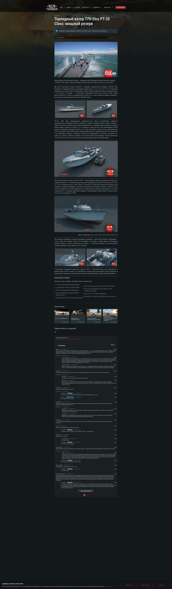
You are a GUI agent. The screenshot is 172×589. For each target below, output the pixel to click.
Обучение (77, 7)
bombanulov (59, 420)
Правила (113, 344)
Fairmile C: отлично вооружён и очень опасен (100, 296)
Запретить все (129, 585)
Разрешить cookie (145, 585)
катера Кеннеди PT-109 (101, 89)
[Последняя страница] (102, 495)
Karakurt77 (64, 376)
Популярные (61, 345)
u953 (57, 426)
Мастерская (85, 7)
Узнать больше (108, 586)
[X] (55, 332)
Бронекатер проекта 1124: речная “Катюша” (99, 286)
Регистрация (120, 7)
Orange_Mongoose (60, 474)
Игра (61, 7)
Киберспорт (107, 7)
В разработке (112, 37)
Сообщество (96, 7)
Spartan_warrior (65, 365)
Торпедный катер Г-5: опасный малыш (69, 298)
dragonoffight (59, 447)
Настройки (161, 585)
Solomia (58, 349)
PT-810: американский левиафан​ (67, 290)
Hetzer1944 (58, 434)
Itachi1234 (58, 387)
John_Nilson (65, 438)
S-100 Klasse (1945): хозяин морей (67, 287)
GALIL (63, 452)
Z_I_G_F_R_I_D (65, 357)
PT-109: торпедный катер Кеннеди (68, 285)
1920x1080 (105, 235)
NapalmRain (59, 402)
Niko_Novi (58, 371)
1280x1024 (97, 235)
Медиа (68, 7)
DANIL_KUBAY (59, 465)
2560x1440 (114, 235)
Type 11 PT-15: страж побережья (95, 293)
